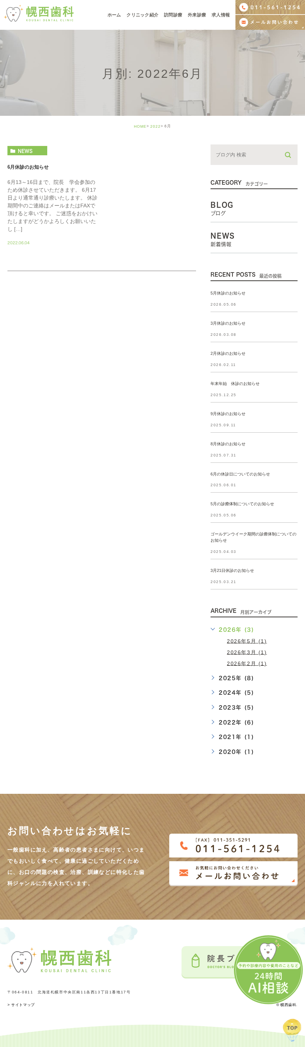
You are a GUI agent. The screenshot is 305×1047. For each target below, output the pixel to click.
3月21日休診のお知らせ (232, 571)
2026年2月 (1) (247, 663)
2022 (155, 126)
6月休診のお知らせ (28, 167)
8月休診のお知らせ (228, 444)
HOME (140, 126)
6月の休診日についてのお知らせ (240, 474)
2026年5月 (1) (247, 641)
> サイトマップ (21, 1005)
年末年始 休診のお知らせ (235, 383)
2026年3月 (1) (247, 652)
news (25, 151)
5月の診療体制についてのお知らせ (242, 504)
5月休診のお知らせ (228, 293)
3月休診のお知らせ (228, 323)
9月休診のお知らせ (228, 413)
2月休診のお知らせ (228, 353)
